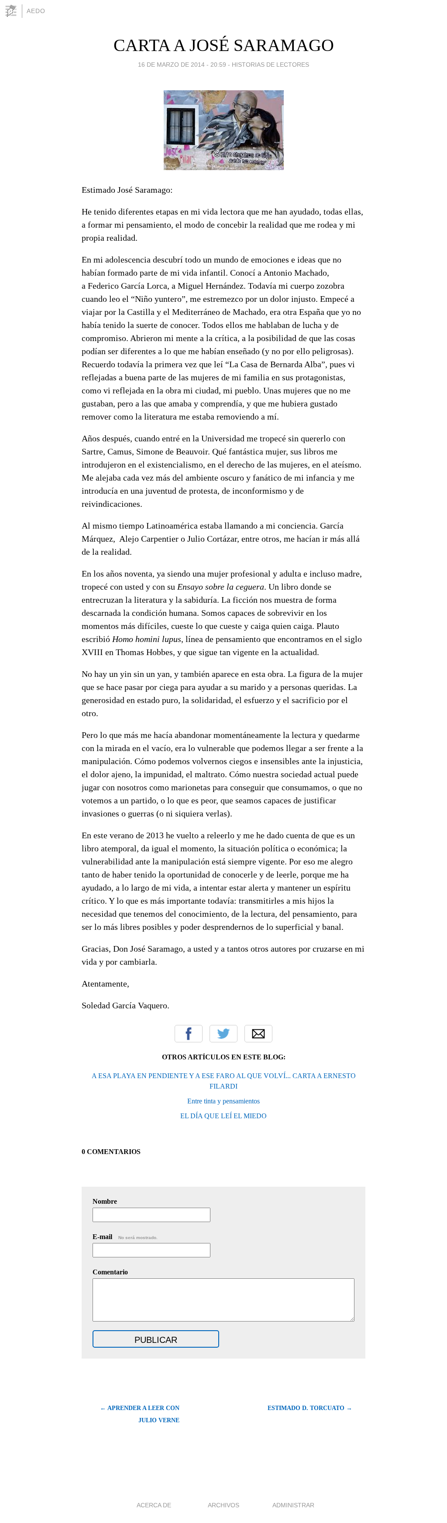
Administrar (293, 1505)
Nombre (105, 1201)
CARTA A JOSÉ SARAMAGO (223, 45)
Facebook (189, 1033)
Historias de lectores (270, 64)
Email (258, 1033)
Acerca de (154, 1505)
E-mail (125, 1236)
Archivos (223, 1505)
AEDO (36, 10)
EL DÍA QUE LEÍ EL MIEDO (223, 1116)
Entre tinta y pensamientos (223, 1101)
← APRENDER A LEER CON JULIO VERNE (139, 1414)
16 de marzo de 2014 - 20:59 (182, 64)
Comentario (110, 1272)
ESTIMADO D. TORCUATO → (310, 1408)
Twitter (223, 1033)
